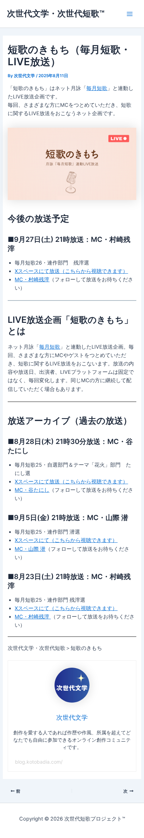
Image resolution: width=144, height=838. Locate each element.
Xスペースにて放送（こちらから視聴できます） (71, 271)
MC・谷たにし (32, 490)
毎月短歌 (96, 88)
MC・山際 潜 (30, 549)
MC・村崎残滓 (32, 279)
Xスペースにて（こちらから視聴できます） (66, 540)
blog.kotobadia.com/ (39, 762)
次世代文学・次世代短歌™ (56, 13)
